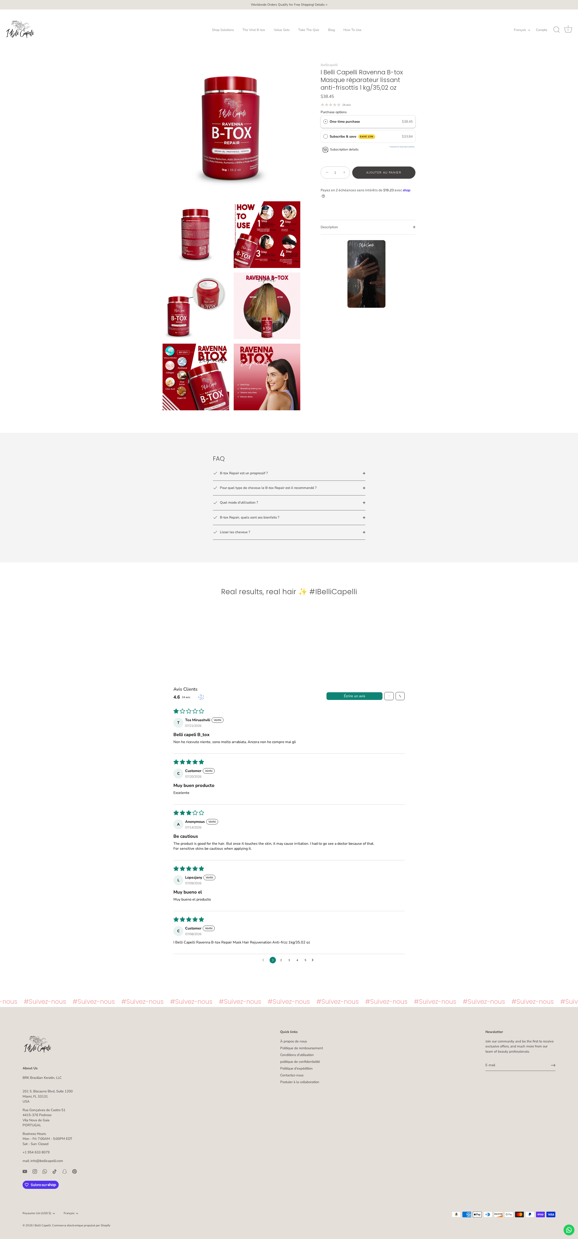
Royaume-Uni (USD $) (37, 1213)
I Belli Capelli (42, 1225)
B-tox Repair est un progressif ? (243, 473)
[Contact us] (569, 1230)
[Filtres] (389, 696)
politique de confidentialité (300, 1061)
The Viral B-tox (253, 30)
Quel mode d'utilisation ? (238, 502)
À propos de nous (293, 1041)
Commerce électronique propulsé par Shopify (81, 1225)
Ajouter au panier (383, 173)
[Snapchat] (64, 1171)
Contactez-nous (291, 1075)
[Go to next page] (313, 960)
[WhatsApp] (44, 1171)
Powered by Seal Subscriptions (402, 147)
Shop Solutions (223, 30)
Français (520, 30)
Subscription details (344, 149)
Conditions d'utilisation (297, 1055)
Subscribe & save (352, 136)
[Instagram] (35, 1171)
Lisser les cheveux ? (234, 532)
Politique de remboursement (301, 1048)
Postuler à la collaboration (299, 1082)
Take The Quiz (308, 30)
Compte (541, 30)
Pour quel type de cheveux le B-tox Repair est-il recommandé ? (268, 488)
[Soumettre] (553, 1065)
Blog (331, 30)
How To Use (352, 30)
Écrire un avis (354, 696)
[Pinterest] (74, 1171)
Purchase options (334, 112)
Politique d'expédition (296, 1068)
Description (329, 227)
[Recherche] (557, 30)
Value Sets (282, 30)
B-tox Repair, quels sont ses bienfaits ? (249, 517)
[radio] (325, 121)
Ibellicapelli (329, 65)
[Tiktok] (54, 1171)
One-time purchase (345, 121)
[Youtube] (25, 1171)
